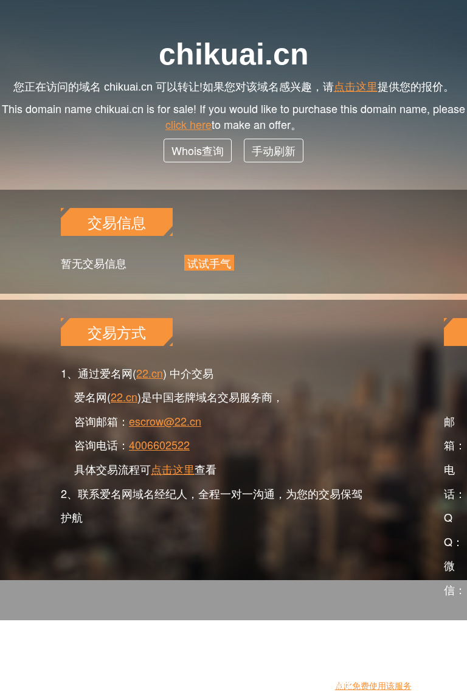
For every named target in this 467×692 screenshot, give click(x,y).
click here (188, 124)
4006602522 (159, 444)
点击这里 (356, 86)
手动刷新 (274, 150)
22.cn (149, 373)
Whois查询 (197, 150)
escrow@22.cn (165, 421)
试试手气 (209, 263)
